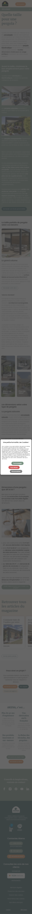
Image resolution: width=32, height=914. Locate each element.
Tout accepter (17, 463)
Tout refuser (14, 467)
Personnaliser (16, 471)
